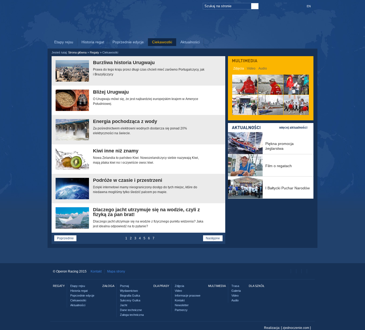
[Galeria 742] (245, 85)
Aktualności (190, 42)
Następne (213, 238)
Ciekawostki (162, 42)
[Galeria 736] (296, 105)
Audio (262, 68)
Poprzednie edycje (128, 42)
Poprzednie (65, 238)
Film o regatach (278, 163)
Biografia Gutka (130, 295)
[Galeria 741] (270, 85)
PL (302, 6)
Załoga (165, 28)
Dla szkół (252, 34)
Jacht (123, 305)
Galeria (236, 290)
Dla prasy (198, 34)
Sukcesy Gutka (130, 300)
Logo (82, 24)
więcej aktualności (293, 127)
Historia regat (92, 42)
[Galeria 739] (245, 105)
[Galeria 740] (296, 85)
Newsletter (182, 305)
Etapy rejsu (63, 42)
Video (251, 68)
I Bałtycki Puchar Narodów (287, 185)
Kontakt (96, 271)
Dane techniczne (131, 310)
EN (309, 6)
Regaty (138, 28)
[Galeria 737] (270, 105)
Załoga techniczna (132, 314)
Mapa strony (116, 271)
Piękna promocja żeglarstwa (279, 143)
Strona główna (77, 52)
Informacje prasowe (187, 295)
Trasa (235, 285)
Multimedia (218, 28)
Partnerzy (181, 310)
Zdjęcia (238, 68)
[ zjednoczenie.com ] (296, 328)
